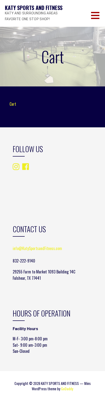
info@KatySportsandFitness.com (37, 248)
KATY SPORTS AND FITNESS (34, 7)
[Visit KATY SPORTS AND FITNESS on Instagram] (16, 166)
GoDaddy (67, 388)
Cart (13, 104)
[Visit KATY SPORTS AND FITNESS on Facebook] (25, 166)
